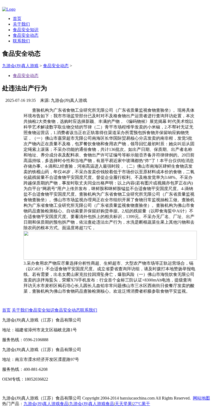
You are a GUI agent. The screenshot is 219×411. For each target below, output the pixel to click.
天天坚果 (123, 403)
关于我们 (21, 24)
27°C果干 (141, 403)
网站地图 (201, 398)
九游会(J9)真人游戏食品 (46, 403)
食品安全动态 (25, 35)
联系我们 (21, 41)
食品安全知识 (25, 29)
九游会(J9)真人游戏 (20, 65)
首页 (17, 18)
